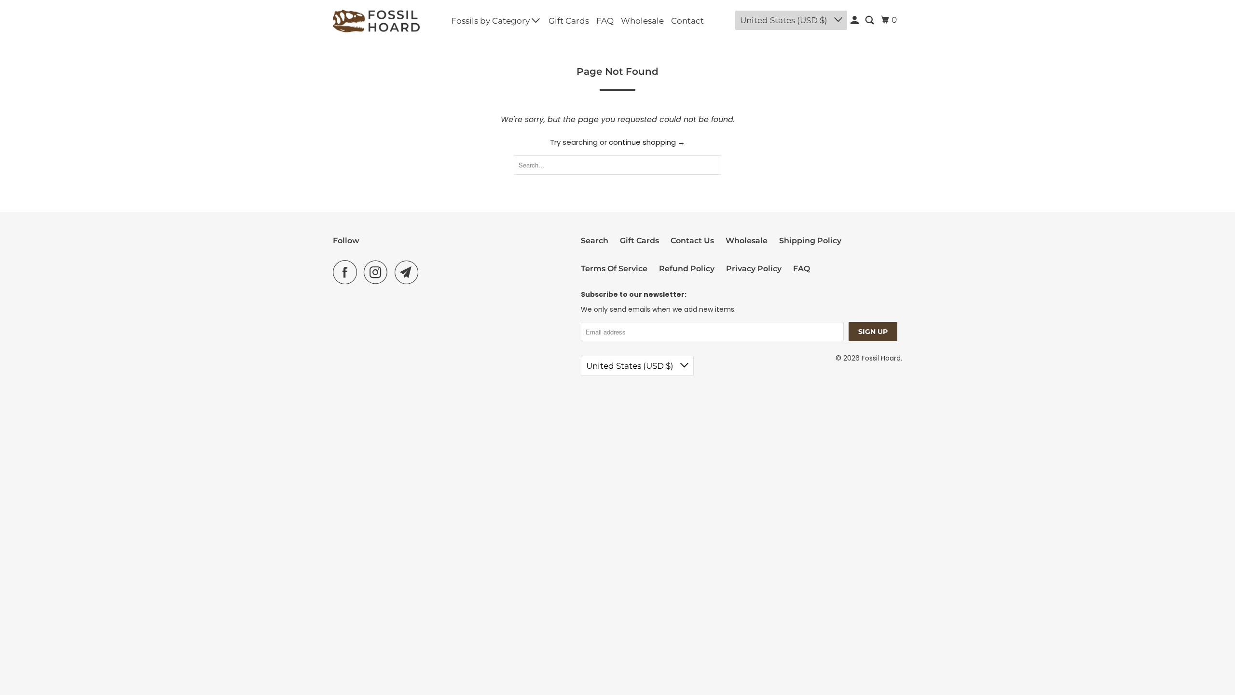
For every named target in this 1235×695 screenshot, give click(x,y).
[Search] (870, 21)
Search (594, 240)
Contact (687, 21)
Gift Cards (569, 21)
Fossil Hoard (881, 358)
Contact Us (692, 240)
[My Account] (855, 21)
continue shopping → (647, 142)
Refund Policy (686, 268)
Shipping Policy (810, 240)
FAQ (605, 21)
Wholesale (642, 21)
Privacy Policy (754, 268)
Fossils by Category (491, 21)
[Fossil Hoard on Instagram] (378, 272)
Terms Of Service (614, 268)
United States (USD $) (784, 20)
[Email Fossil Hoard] (409, 272)
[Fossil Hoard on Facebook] (347, 272)
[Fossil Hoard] (376, 21)
